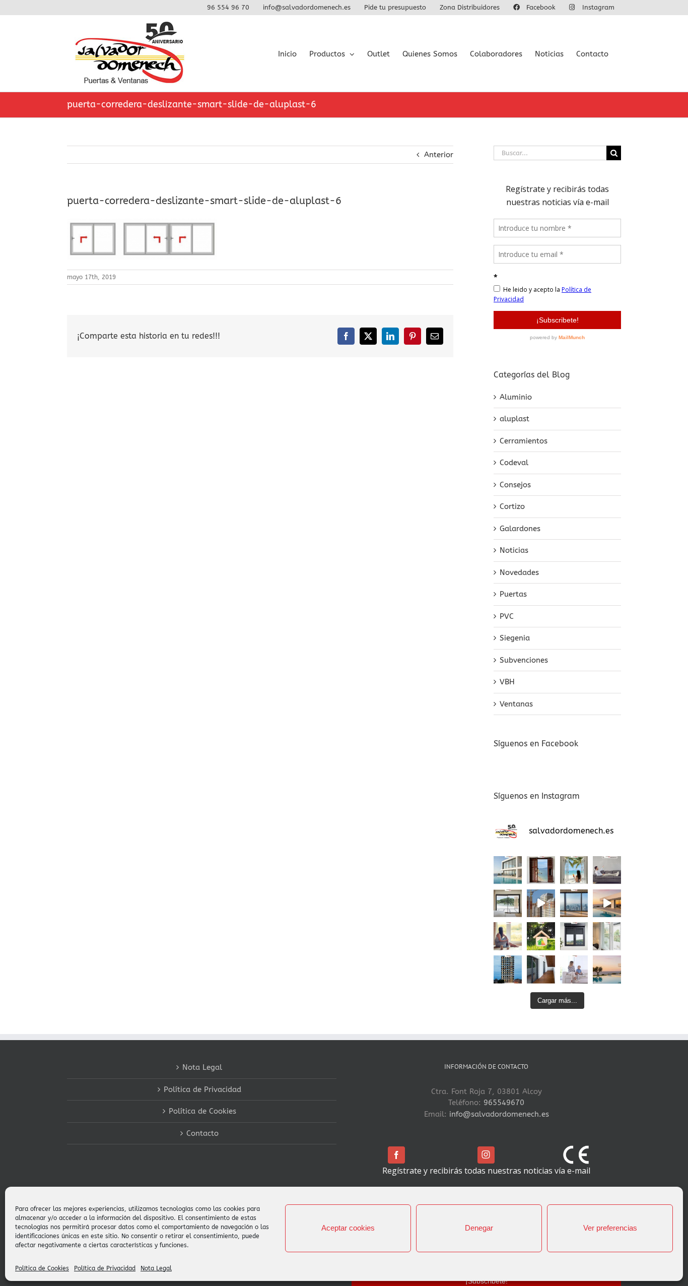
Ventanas (516, 704)
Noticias (514, 550)
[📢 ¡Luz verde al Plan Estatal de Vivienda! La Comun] (541, 903)
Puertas (513, 594)
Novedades (519, 572)
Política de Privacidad (104, 1268)
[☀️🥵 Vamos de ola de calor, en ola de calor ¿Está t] (607, 870)
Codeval (514, 462)
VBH (507, 681)
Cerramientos (523, 440)
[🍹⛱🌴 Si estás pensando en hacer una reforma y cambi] (508, 936)
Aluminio (516, 397)
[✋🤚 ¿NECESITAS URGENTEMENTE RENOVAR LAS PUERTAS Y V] (541, 870)
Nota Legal (156, 1268)
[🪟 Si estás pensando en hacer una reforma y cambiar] (541, 969)
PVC (507, 616)
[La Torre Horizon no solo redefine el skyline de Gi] (508, 969)
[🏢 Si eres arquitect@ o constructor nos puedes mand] (574, 903)
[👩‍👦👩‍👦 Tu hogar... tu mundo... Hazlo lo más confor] (574, 969)
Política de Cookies (42, 1268)
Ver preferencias (610, 1228)
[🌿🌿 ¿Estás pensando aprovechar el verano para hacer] (607, 936)
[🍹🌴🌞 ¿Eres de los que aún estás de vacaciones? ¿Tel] (574, 870)
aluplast (514, 418)
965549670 (504, 1102)
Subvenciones (524, 660)
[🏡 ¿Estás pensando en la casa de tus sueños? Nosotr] (508, 870)
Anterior (438, 154)
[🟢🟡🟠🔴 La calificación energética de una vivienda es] (541, 936)
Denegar (479, 1228)
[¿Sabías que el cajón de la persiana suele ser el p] (574, 936)
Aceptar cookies (348, 1228)
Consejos (515, 484)
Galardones (520, 528)
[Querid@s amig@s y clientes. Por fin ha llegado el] (607, 903)
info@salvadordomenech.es (499, 1114)
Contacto (202, 1133)
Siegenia (515, 637)
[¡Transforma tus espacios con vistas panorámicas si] (508, 903)
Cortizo (512, 506)
